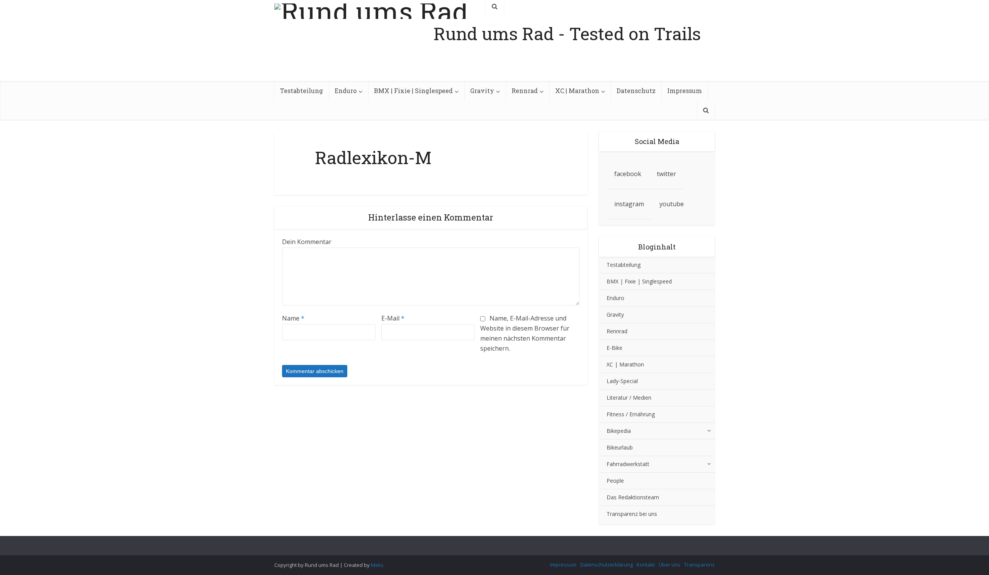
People (615, 480)
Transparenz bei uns (632, 513)
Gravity (482, 91)
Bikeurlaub (620, 447)
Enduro (346, 91)
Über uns (669, 564)
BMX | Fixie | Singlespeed (413, 91)
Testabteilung (301, 91)
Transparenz (699, 564)
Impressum (684, 91)
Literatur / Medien (629, 397)
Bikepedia (619, 430)
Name (293, 318)
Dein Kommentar (306, 241)
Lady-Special (622, 381)
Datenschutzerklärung (606, 564)
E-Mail (392, 318)
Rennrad (524, 91)
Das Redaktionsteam (633, 497)
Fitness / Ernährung (631, 414)
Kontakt (646, 564)
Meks (377, 564)
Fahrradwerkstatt (628, 464)
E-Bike (614, 347)
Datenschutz (636, 91)
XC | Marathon (577, 91)
